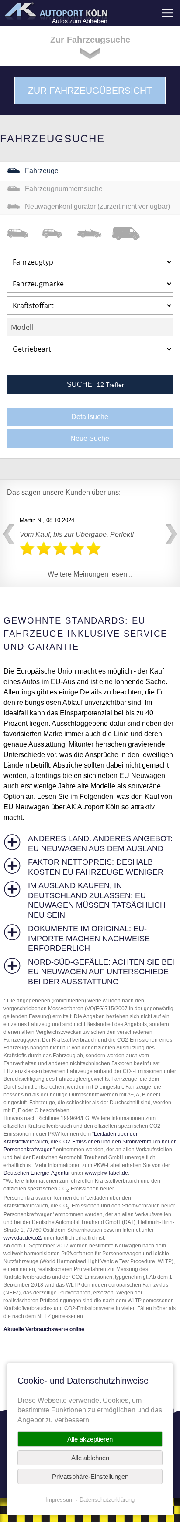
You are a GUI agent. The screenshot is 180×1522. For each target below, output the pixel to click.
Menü (167, 12)
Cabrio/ (94, 233)
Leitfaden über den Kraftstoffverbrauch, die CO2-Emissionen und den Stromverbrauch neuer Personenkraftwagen (89, 1142)
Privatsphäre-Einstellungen (90, 1476)
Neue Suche (89, 438)
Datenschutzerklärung (107, 1499)
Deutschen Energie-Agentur (36, 1173)
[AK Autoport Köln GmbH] (55, 11)
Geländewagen (59, 233)
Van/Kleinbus (24, 233)
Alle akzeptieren (90, 1439)
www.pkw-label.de (106, 1173)
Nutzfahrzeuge (129, 233)
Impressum (59, 1499)
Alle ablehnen (90, 1458)
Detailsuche (89, 416)
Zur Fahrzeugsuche (90, 39)
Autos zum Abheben (79, 20)
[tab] (90, 843)
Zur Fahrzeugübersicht (90, 90)
